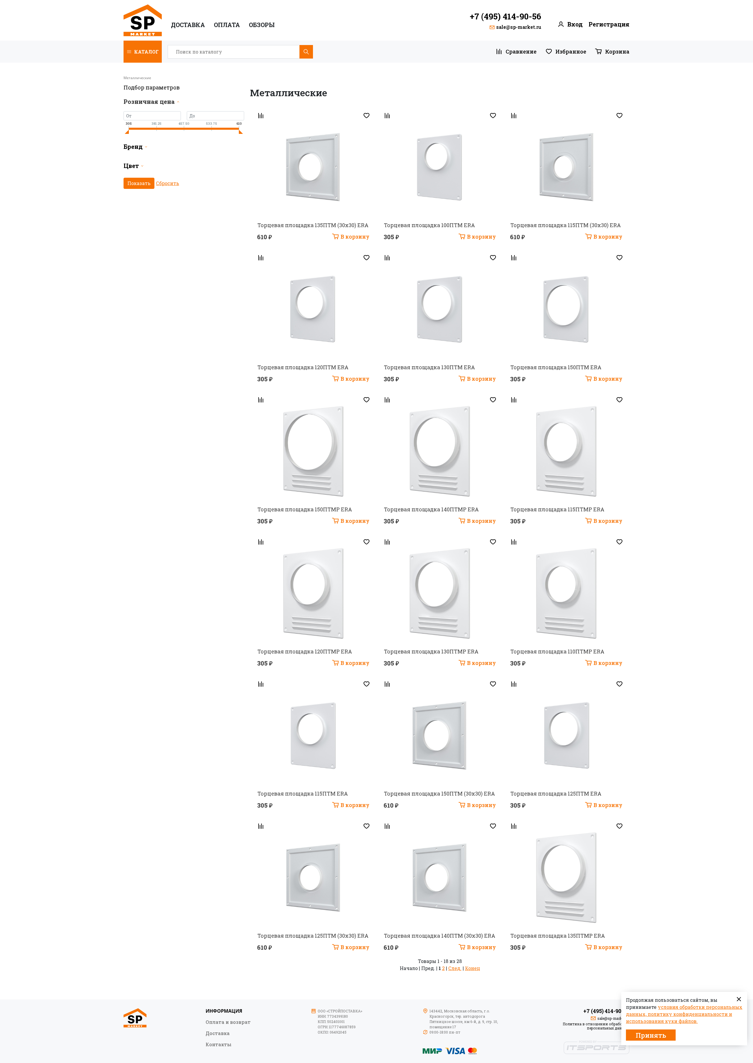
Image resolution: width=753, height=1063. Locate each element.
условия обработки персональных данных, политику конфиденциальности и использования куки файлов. (684, 1014)
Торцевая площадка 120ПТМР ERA (304, 651)
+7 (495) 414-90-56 (505, 16)
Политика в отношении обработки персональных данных (596, 1026)
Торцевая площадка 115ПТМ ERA (302, 793)
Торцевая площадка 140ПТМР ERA (431, 509)
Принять (651, 1035)
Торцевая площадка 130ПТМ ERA (429, 367)
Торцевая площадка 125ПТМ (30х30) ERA (313, 935)
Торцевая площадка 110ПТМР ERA (557, 651)
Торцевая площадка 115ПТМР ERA (557, 509)
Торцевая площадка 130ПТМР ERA (431, 651)
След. (455, 968)
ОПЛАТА (227, 25)
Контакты (218, 1044)
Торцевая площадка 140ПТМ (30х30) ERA (439, 935)
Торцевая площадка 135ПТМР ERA (557, 935)
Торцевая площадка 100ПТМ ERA (429, 225)
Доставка (188, 25)
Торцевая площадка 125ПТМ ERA (556, 793)
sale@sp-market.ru (518, 27)
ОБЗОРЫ (262, 25)
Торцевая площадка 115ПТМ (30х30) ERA (565, 225)
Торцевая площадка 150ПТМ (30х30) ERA (439, 793)
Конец (472, 968)
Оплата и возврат (228, 1022)
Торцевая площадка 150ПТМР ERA (304, 509)
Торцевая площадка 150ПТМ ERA (556, 367)
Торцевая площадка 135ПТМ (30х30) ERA (313, 225)
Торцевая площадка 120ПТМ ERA (303, 367)
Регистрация (609, 24)
